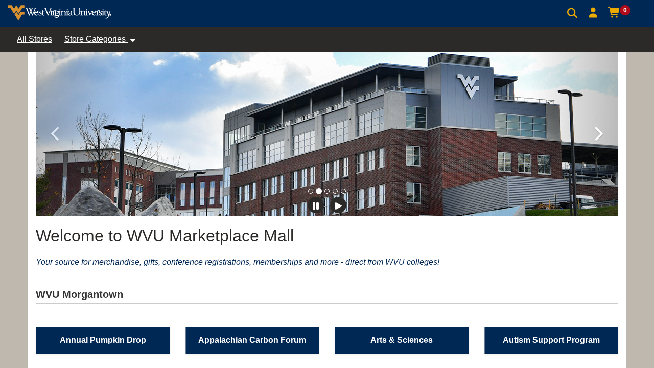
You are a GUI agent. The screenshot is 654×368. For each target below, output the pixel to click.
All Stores (34, 39)
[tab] (310, 191)
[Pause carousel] (316, 205)
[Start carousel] (338, 205)
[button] (593, 12)
